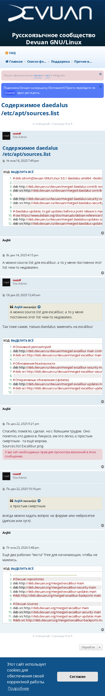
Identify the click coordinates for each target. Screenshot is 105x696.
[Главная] (54, 14)
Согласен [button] (77, 676)
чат (47, 75)
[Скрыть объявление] (100, 73)
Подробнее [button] (18, 688)
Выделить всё (22, 172)
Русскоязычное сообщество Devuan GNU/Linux (53, 39)
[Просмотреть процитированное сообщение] (39, 307)
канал (38, 75)
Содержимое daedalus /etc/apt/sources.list (34, 109)
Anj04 (18, 307)
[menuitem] (10, 53)
